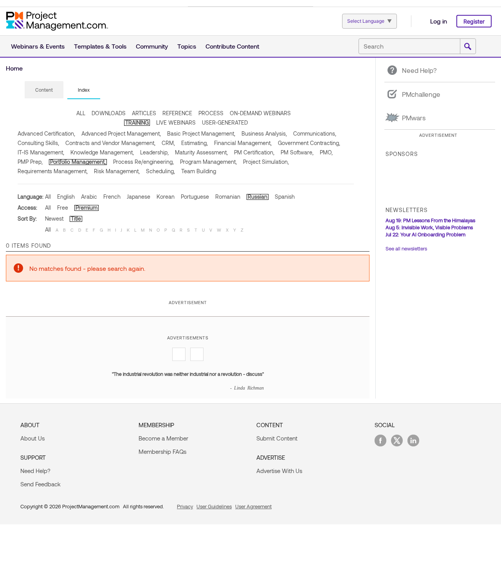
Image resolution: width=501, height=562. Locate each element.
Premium (86, 207)
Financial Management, (243, 143)
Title (76, 218)
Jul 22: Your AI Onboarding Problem (425, 234)
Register (474, 21)
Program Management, (208, 161)
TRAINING (137, 122)
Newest (54, 218)
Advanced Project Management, (121, 133)
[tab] (44, 90)
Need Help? (35, 470)
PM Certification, (254, 152)
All (48, 196)
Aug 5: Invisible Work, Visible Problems (429, 227)
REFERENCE (177, 113)
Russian (257, 196)
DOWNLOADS (109, 113)
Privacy (185, 506)
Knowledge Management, (102, 152)
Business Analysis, (264, 133)
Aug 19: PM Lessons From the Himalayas (430, 220)
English (66, 196)
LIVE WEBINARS (176, 122)
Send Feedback (40, 484)
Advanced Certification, (46, 133)
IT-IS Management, (41, 152)
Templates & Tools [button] (100, 46)
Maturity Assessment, (201, 152)
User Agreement (253, 506)
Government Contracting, (309, 143)
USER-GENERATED (225, 122)
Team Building (198, 171)
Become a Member (163, 438)
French (112, 196)
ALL (80, 113)
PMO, (326, 152)
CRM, (168, 143)
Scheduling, (160, 171)
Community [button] (152, 46)
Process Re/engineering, (143, 161)
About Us (32, 438)
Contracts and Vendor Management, (110, 143)
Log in (438, 21)
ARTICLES (144, 113)
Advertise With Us (279, 470)
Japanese (138, 196)
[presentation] (44, 89)
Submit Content (276, 438)
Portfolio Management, (78, 161)
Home (14, 68)
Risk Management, (117, 171)
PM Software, (297, 152)
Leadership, (154, 152)
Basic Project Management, (201, 133)
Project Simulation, (266, 161)
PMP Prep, (30, 161)
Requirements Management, (53, 171)
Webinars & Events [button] (38, 46)
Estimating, (194, 143)
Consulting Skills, (38, 143)
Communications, (314, 133)
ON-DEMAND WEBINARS (260, 113)
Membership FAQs (162, 451)
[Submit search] (468, 46)
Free (62, 207)
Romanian (227, 196)
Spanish (285, 196)
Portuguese (195, 196)
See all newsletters (406, 248)
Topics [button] (186, 46)
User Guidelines (214, 506)
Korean (166, 196)
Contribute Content (232, 46)
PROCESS (210, 113)
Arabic (89, 196)
